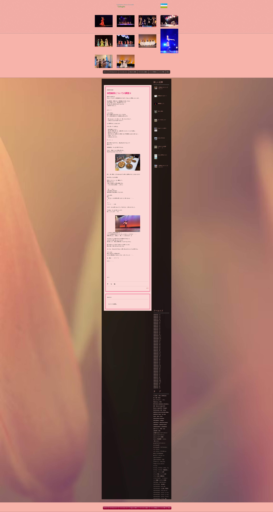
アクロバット (156, 461)
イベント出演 (163, 474)
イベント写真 (156, 474)
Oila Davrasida (156, 410)
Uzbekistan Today (157, 414)
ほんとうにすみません (158, 453)
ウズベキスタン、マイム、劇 (159, 498)
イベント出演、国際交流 (158, 476)
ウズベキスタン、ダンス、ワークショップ (161, 496)
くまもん (164, 439)
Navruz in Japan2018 (157, 408)
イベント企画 (161, 472)
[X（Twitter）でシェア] (111, 284)
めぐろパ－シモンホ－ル (158, 455)
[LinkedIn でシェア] (114, 284)
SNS (161, 410)
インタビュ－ (165, 478)
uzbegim (162, 420)
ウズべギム (155, 482)
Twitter (164, 410)
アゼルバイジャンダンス (158, 463)
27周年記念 (163, 395)
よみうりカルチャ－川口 (158, 459)
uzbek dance (156, 422)
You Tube (164, 414)
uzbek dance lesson (163, 422)
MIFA (160, 401)
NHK (154, 406)
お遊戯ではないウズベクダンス (160, 432)
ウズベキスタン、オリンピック (160, 490)
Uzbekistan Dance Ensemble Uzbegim (161, 412)
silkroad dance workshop (158, 418)
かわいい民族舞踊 (157, 439)
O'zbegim (165, 408)
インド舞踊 (155, 480)
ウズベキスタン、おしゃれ (159, 486)
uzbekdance (155, 424)
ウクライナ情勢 (162, 480)
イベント (155, 472)
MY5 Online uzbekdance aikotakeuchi (161, 404)
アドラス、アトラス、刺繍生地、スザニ (161, 469)
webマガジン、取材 (157, 428)
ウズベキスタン (162, 482)
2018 (160, 395)
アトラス (155, 465)
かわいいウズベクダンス (158, 434)
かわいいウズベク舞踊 (158, 436)
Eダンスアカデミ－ (157, 399)
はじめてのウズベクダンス (159, 443)
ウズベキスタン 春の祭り (159, 484)
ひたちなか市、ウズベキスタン (160, 447)
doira (161, 416)
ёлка (164, 428)
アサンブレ (162, 461)
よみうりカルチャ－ (157, 457)
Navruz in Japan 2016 (160, 406)
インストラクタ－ (157, 478)
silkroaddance (156, 420)
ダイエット (114, 279)
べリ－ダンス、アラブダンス (159, 451)
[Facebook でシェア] (107, 284)
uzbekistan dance (163, 424)
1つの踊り (155, 395)
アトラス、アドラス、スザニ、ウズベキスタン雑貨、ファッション (161, 467)
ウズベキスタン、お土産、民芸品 (160, 488)
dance (158, 416)
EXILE (159, 397)
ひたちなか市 (156, 445)
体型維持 (109, 279)
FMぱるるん (156, 401)
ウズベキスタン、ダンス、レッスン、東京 (161, 494)
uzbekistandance (156, 426)
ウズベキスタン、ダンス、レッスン (161, 492)
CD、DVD (155, 397)
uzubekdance (164, 426)
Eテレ (164, 399)
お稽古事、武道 (156, 430)
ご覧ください (156, 441)
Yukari (154, 416)
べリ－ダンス (156, 449)
